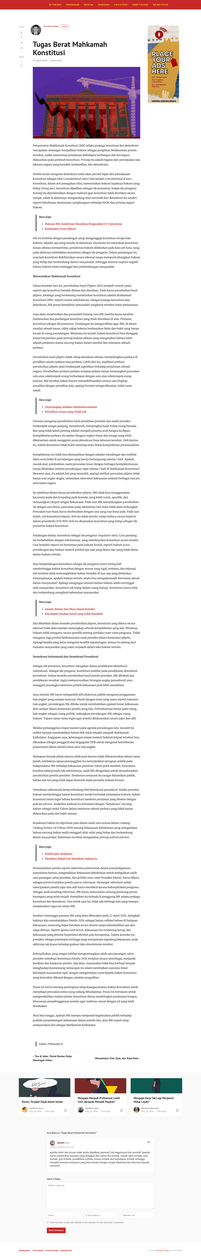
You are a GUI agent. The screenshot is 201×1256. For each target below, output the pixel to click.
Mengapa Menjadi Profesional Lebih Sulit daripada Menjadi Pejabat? (99, 1099)
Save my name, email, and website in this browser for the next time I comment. (87, 1222)
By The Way (55, 4)
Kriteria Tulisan (51, 1250)
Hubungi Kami (66, 1250)
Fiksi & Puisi (121, 4)
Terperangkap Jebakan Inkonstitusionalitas (71, 407)
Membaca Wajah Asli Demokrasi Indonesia (71, 858)
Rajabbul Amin (92, 1108)
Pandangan (72, 4)
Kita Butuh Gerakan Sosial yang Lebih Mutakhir (74, 613)
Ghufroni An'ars (36, 1108)
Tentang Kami (24, 1250)
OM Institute (160, 4)
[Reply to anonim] (148, 1142)
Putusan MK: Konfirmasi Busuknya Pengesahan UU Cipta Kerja (83, 224)
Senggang (104, 4)
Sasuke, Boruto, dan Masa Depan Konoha (70, 609)
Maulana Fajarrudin (150, 1108)
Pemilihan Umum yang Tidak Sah (65, 411)
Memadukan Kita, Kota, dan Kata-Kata (116, 1058)
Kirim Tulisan (140, 4)
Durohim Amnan (51, 26)
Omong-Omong (161, 1250)
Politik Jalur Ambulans (59, 854)
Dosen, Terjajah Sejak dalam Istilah (42, 1101)
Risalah (88, 4)
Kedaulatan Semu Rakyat (60, 228)
